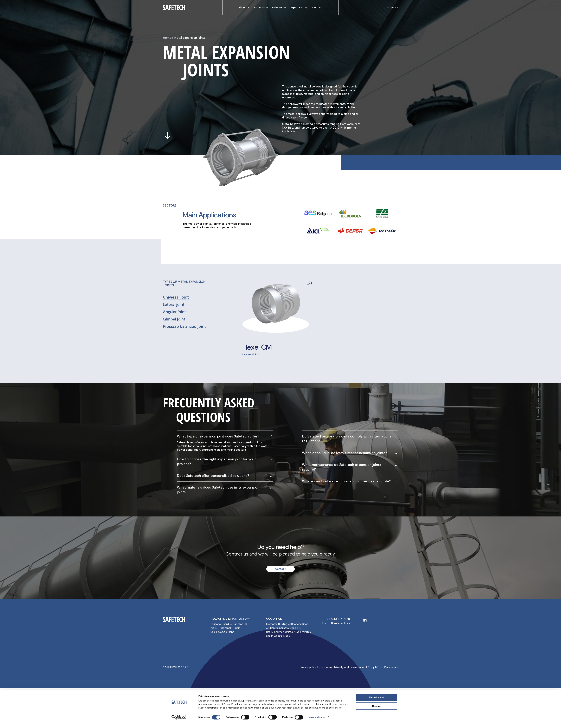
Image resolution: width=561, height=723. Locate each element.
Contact (317, 7)
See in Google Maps (222, 632)
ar (396, 7)
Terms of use (325, 667)
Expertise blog (299, 7)
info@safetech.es (337, 623)
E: (323, 623)
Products (259, 7)
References (279, 7)
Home (167, 38)
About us (243, 7)
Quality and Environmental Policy (354, 667)
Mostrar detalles (317, 717)
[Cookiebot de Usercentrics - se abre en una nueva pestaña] (179, 717)
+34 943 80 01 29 (337, 619)
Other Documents (387, 667)
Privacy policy (308, 667)
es (388, 7)
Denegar (376, 706)
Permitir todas (376, 697)
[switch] (245, 717)
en (392, 7)
